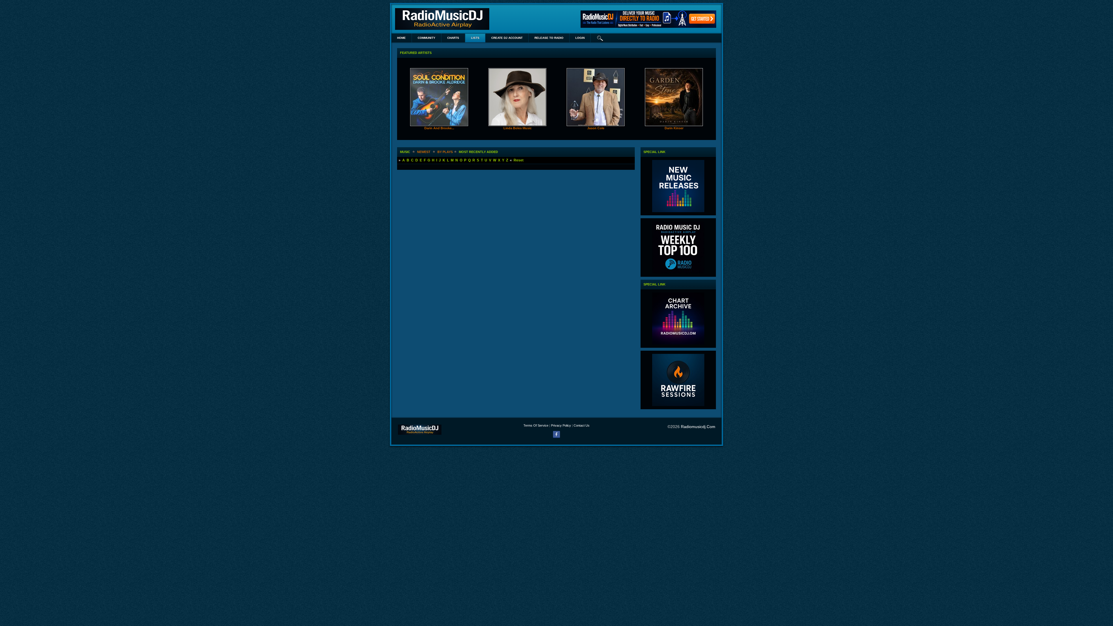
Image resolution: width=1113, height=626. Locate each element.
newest (423, 152)
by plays (445, 152)
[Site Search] (600, 38)
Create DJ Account (507, 37)
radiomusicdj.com (698, 426)
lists (475, 37)
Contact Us (582, 425)
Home (401, 37)
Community (426, 37)
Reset (518, 160)
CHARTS (453, 37)
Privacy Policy (561, 425)
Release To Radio (548, 37)
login (580, 37)
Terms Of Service (535, 425)
